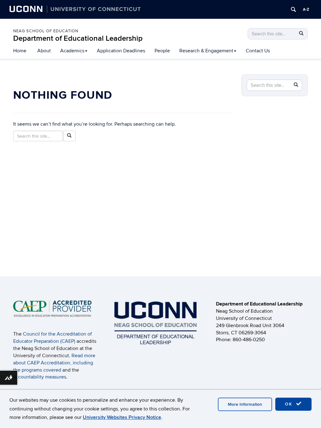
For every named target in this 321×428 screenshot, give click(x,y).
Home (19, 51)
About (44, 51)
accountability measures (39, 377)
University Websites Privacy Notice (122, 417)
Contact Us (258, 51)
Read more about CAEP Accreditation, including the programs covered (54, 362)
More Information (245, 404)
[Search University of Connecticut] (293, 9)
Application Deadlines (121, 51)
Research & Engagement (206, 51)
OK (289, 404)
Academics (72, 51)
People (162, 51)
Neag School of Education (45, 31)
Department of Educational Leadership (78, 38)
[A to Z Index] (306, 9)
